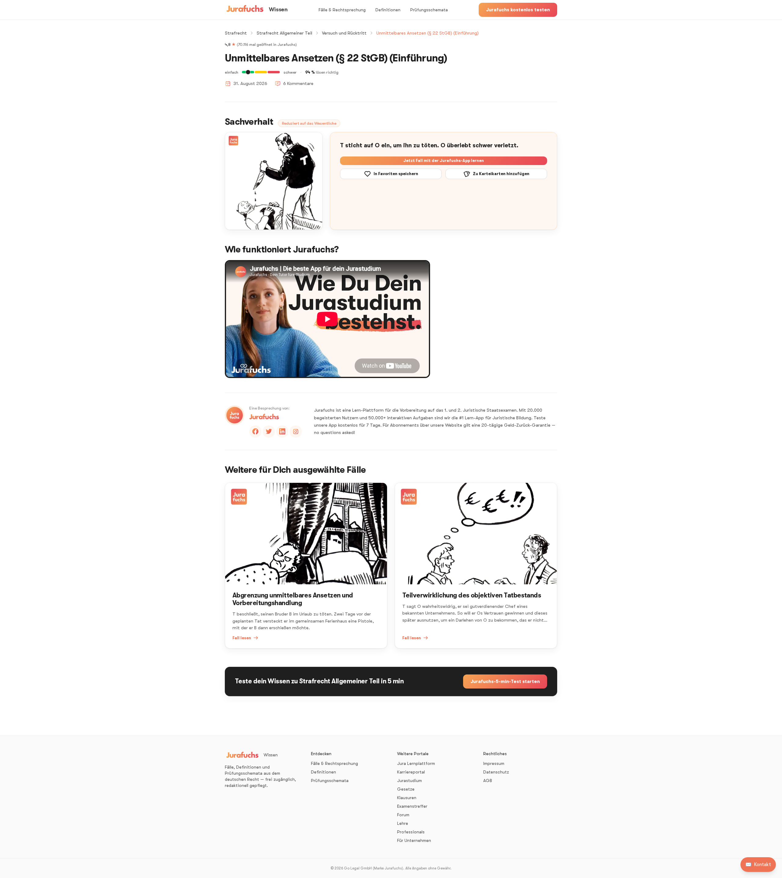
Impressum (493, 763)
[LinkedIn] (282, 431)
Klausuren (406, 797)
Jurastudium (409, 780)
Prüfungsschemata (429, 9)
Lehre (402, 823)
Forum (403, 814)
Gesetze (406, 789)
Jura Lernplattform (416, 763)
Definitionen (387, 9)
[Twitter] (269, 431)
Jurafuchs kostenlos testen (518, 10)
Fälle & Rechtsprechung (342, 9)
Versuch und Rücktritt (344, 33)
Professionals (411, 831)
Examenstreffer (412, 806)
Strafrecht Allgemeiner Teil (284, 33)
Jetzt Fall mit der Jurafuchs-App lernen (443, 160)
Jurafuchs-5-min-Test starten (505, 681)
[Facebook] (255, 431)
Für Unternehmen (414, 840)
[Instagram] (296, 431)
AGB (487, 780)
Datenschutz (496, 772)
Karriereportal (411, 772)
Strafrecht (236, 33)
